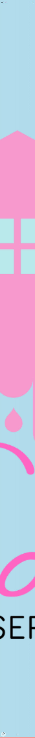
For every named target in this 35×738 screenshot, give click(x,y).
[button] (2, 2)
